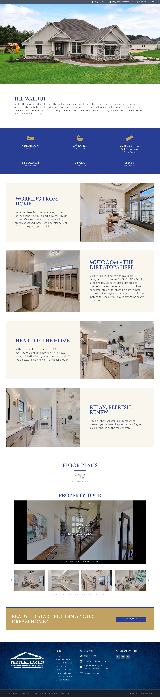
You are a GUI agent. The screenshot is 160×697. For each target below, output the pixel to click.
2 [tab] (56, 595)
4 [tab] (61, 595)
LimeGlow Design (145, 693)
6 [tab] (66, 595)
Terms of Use (64, 693)
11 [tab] (77, 595)
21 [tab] (101, 595)
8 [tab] (70, 595)
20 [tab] (99, 595)
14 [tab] (85, 595)
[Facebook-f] (118, 657)
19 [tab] (96, 595)
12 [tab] (80, 595)
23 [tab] (106, 595)
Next (148, 580)
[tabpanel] (30, 580)
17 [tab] (92, 595)
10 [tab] (75, 595)
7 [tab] (68, 595)
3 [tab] (59, 595)
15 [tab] (87, 595)
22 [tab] (103, 595)
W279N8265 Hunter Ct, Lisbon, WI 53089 (80, 561)
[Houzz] (128, 657)
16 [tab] (89, 595)
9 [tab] (73, 595)
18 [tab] (94, 595)
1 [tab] (54, 595)
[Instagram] (123, 657)
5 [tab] (63, 595)
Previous (11, 580)
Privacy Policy (53, 693)
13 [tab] (82, 595)
